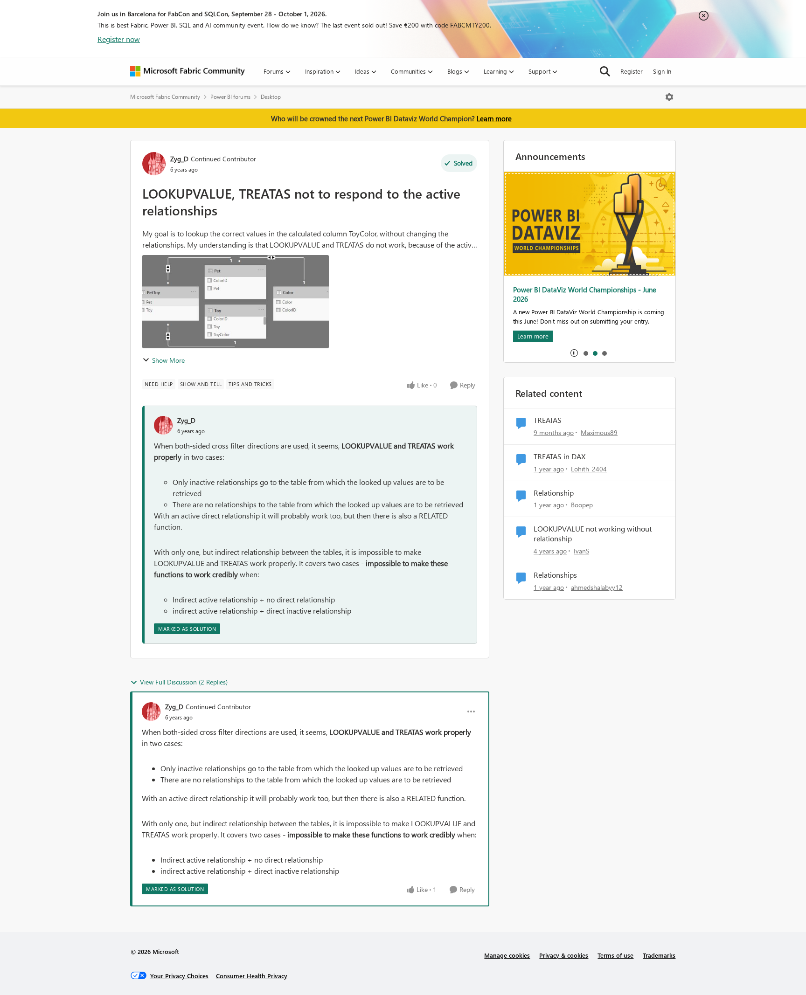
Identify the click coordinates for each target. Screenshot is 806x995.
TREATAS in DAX (559, 456)
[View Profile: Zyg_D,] (163, 425)
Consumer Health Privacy (251, 976)
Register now (118, 39)
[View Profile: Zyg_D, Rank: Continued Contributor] (154, 163)
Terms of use (615, 955)
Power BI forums (230, 96)
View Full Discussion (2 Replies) (184, 681)
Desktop (271, 96)
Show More (168, 360)
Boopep (582, 504)
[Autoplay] (574, 353)
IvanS (581, 550)
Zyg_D (179, 158)
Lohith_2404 (589, 468)
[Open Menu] (669, 97)
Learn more (494, 118)
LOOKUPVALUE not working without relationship (593, 533)
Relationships (555, 575)
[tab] (585, 353)
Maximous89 (599, 432)
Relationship (554, 493)
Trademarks (659, 955)
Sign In (662, 71)
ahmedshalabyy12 (597, 587)
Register (631, 71)
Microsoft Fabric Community (165, 96)
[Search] (605, 71)
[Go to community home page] (187, 71)
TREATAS (548, 420)
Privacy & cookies (563, 955)
